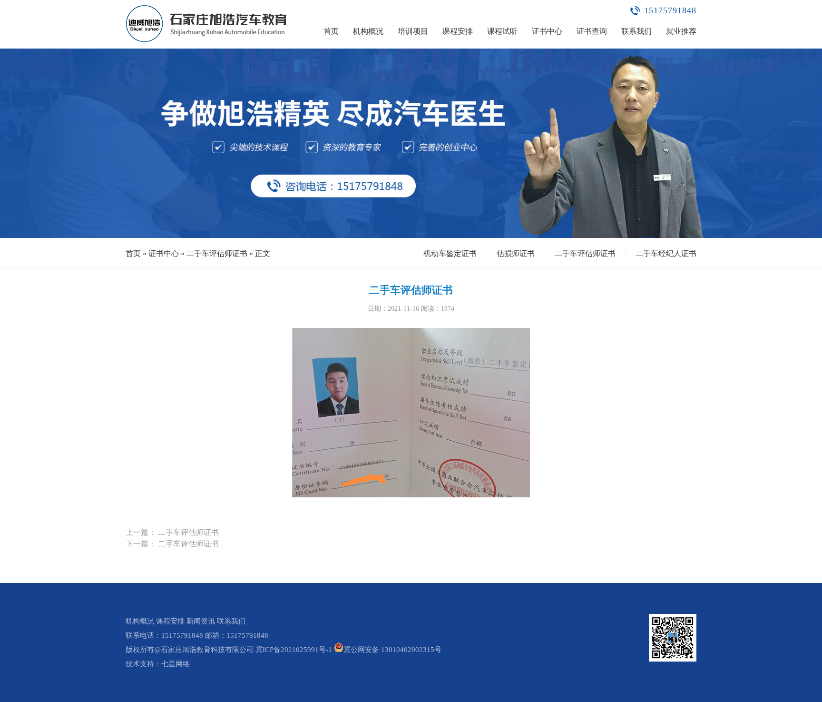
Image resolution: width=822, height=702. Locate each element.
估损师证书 (516, 253)
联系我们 (636, 31)
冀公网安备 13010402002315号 (392, 649)
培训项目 (413, 31)
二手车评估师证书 (216, 253)
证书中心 (547, 31)
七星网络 (175, 664)
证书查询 (592, 31)
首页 (331, 31)
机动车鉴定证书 (450, 253)
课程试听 (502, 31)
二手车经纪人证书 (666, 253)
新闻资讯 (200, 621)
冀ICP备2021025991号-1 (293, 649)
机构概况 (368, 31)
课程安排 (457, 31)
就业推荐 (681, 31)
